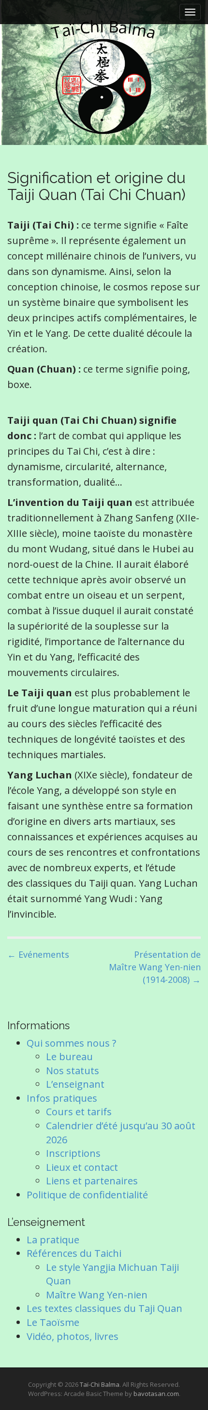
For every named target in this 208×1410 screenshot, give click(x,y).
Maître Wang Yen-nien (97, 1294)
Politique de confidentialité (87, 1194)
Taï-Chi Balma (99, 1384)
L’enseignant (75, 1084)
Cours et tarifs (79, 1111)
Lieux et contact (82, 1167)
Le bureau (69, 1056)
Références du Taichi (74, 1253)
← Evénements (38, 954)
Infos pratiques (62, 1098)
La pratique (53, 1239)
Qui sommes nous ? (71, 1043)
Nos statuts (72, 1070)
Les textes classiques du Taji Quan (104, 1308)
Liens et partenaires (92, 1180)
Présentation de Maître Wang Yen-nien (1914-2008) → (155, 967)
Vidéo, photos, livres (73, 1336)
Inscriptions (73, 1153)
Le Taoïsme (53, 1322)
